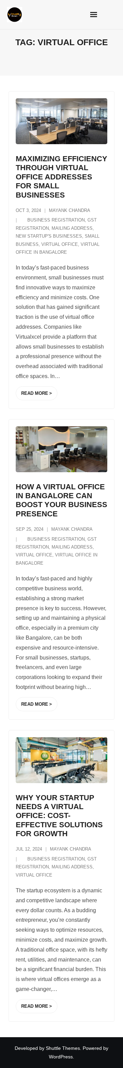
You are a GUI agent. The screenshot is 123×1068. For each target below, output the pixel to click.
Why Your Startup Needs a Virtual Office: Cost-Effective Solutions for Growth (59, 815)
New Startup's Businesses (49, 236)
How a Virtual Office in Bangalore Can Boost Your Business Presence (61, 500)
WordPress (61, 1056)
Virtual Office (59, 244)
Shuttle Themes (63, 1048)
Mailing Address (72, 228)
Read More (34, 393)
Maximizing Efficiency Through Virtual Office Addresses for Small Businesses (61, 176)
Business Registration (56, 220)
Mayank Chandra (69, 210)
